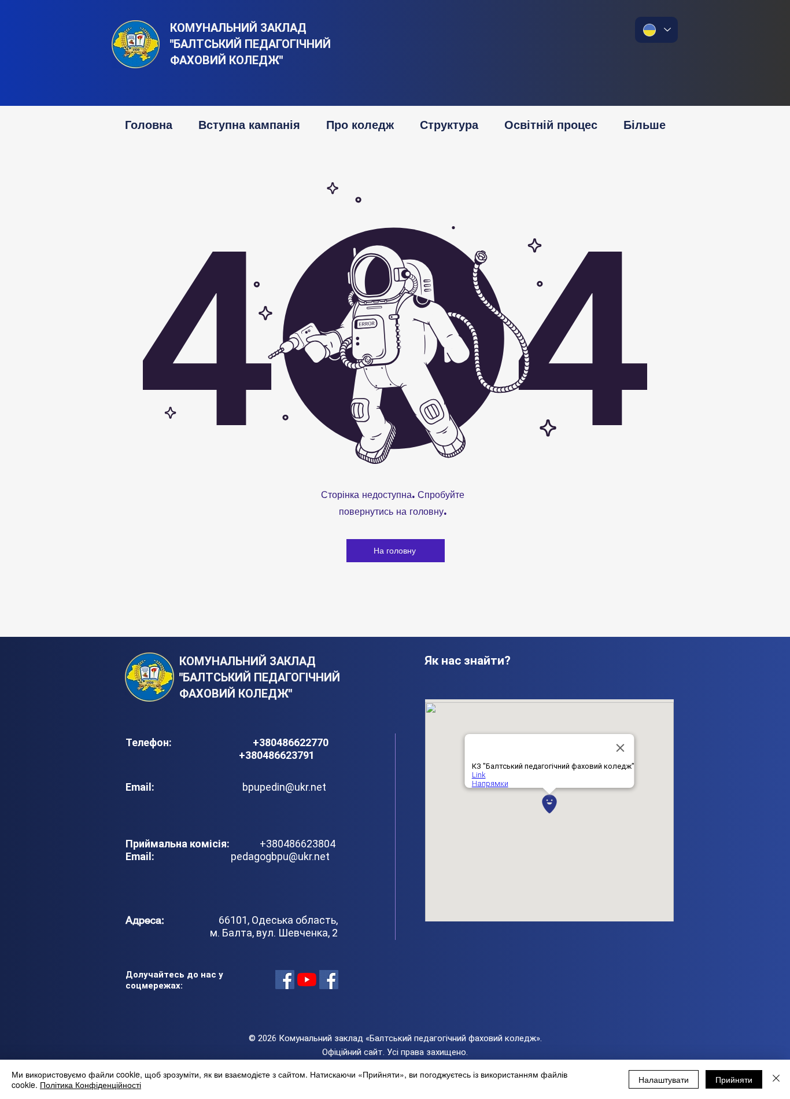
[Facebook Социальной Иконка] (284, 979)
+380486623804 (295, 844)
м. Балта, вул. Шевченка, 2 (274, 933)
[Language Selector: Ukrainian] (656, 30)
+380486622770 (292, 742)
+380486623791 (277, 755)
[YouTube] (306, 979)
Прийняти (733, 1079)
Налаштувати (663, 1079)
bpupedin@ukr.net (284, 787)
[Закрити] (776, 1079)
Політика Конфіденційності (90, 1084)
